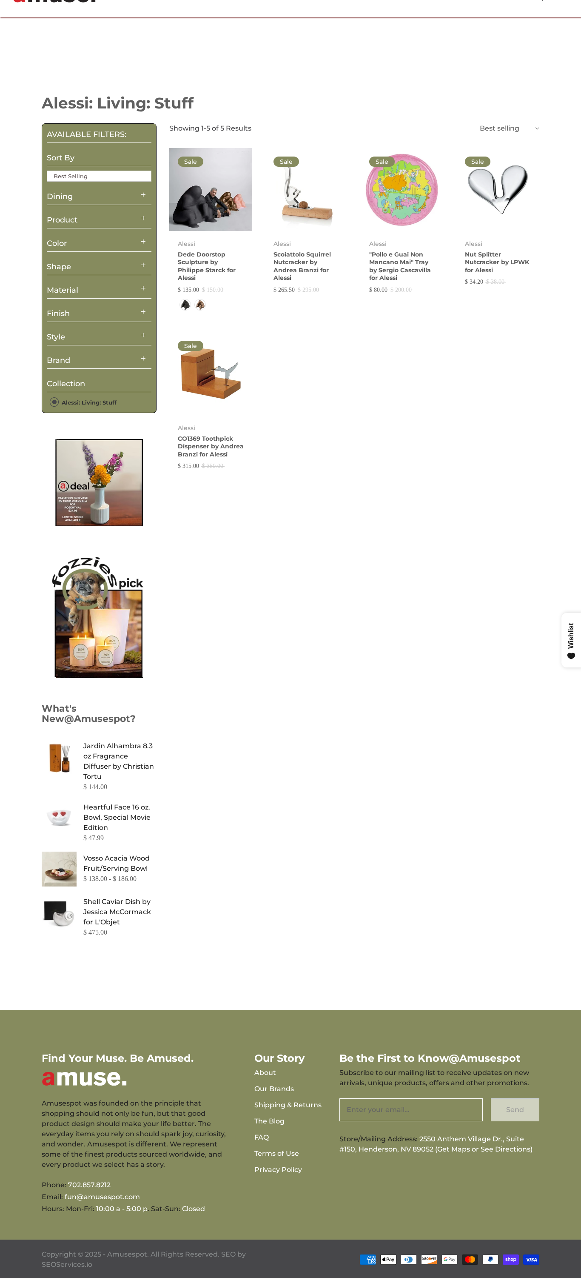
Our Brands (274, 1089)
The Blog (269, 1121)
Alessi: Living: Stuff (88, 402)
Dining (60, 196)
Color (57, 243)
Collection (66, 383)
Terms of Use (276, 1153)
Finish (58, 313)
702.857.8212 (89, 1185)
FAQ (261, 1137)
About (265, 1073)
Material (62, 290)
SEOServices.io (67, 1264)
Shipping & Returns (288, 1105)
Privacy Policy (278, 1170)
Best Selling (71, 176)
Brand (58, 360)
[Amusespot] (99, 482)
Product (62, 220)
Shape (59, 266)
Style (56, 337)
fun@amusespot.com (102, 1197)
